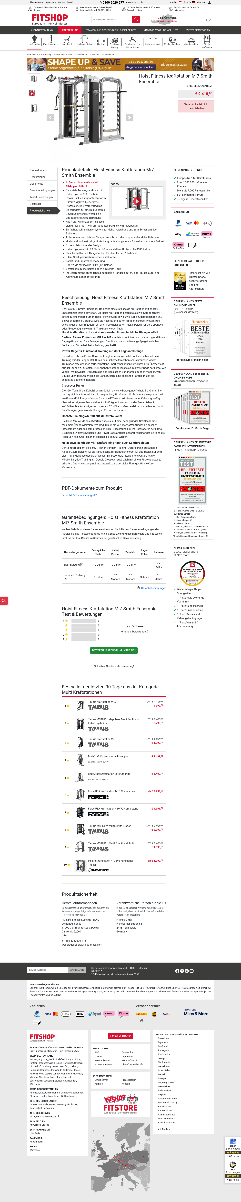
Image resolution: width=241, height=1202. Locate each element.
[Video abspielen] (137, 201)
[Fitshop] (50, 19)
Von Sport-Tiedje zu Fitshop (44, 984)
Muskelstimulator (167, 1118)
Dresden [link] (78, 1063)
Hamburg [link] (34, 1070)
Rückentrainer (165, 1110)
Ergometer (163, 1042)
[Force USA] (98, 797)
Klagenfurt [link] (52, 1051)
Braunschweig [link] (46, 1063)
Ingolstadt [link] (56, 1070)
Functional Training (168, 1102)
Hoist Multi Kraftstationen (102, 54)
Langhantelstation (167, 1098)
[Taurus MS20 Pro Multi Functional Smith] (80, 846)
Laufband (163, 1046)
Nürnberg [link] (44, 1077)
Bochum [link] (70, 1059)
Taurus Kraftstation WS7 (102, 739)
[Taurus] (98, 707)
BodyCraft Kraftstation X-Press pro (108, 756)
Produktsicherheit (40, 210)
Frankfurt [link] (64, 1066)
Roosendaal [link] (36, 1108)
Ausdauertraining (42, 30)
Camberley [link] (66, 1092)
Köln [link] (41, 1073)
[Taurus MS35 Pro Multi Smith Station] (80, 829)
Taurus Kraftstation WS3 (102, 701)
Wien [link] (76, 1051)
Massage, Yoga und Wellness (161, 30)
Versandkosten (102, 1060)
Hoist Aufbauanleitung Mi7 (81, 495)
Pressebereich (129, 1080)
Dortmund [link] (68, 1063)
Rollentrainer (164, 1090)
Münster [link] (34, 1077)
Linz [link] (61, 1051)
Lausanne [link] (47, 1116)
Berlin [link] (52, 1059)
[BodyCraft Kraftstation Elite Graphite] (80, 777)
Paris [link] (37, 1133)
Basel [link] (32, 1116)
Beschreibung (38, 177)
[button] (34, 79)
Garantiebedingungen (42, 190)
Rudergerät (164, 1050)
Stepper (162, 1094)
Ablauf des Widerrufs (132, 1064)
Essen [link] (55, 1066)
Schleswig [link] (49, 1080)
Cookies (99, 1056)
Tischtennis (164, 1062)
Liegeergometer (166, 1082)
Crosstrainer (164, 1038)
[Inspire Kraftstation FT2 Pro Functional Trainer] (80, 865)
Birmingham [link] (53, 1092)
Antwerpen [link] (35, 1124)
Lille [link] (32, 1133)
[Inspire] (98, 870)
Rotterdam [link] (48, 1108)
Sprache (187, 2)
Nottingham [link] (67, 1096)
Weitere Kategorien (198, 30)
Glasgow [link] (34, 1096)
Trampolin (163, 1058)
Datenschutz (128, 1052)
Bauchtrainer (164, 1106)
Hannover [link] (45, 1070)
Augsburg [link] (43, 1059)
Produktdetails (38, 170)
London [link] (43, 1096)
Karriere (61, 2)
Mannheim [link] (66, 1073)
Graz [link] (32, 1051)
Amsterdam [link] (36, 1104)
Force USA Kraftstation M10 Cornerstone (111, 791)
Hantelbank (164, 1066)
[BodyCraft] (98, 762)
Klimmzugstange (166, 1114)
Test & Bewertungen (41, 197)
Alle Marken (164, 1129)
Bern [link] (38, 1116)
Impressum (50, 2)
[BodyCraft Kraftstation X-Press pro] (80, 759)
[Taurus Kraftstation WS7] (80, 742)
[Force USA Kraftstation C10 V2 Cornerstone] (80, 812)
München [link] (77, 1073)
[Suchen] (136, 19)
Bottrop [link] (34, 1063)
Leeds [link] (43, 1092)
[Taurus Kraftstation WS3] (80, 705)
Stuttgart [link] (59, 1080)
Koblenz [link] (34, 1073)
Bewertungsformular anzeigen (114, 650)
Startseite (31, 54)
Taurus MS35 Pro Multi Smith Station (109, 826)
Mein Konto (202, 2)
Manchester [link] (54, 1096)
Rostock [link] (67, 1077)
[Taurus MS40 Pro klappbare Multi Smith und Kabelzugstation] (80, 723)
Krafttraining (69, 30)
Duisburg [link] (46, 1066)
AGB (97, 1052)
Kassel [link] (76, 1070)
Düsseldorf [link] (35, 1066)
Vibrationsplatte (166, 1122)
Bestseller (35, 203)
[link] (178, 223)
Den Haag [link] (61, 1104)
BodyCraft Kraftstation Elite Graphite (109, 773)
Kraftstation (59, 54)
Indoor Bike (164, 1070)
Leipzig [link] (48, 1073)
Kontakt (70, 2)
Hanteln (162, 1074)
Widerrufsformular (104, 1064)
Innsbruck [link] (41, 1051)
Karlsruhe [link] (67, 1070)
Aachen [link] (33, 1059)
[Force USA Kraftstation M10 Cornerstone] (80, 794)
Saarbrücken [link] (36, 1080)
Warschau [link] (35, 1150)
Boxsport (162, 1078)
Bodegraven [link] (49, 1104)
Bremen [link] (58, 1063)
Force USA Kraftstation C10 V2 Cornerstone (113, 808)
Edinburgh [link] (77, 1092)
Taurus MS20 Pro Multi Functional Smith (111, 843)
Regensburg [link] (56, 1077)
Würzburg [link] (35, 1084)
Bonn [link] (77, 1059)
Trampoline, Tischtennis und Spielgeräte (111, 30)
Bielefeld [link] (60, 1059)
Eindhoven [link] (72, 1104)
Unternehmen (36, 2)
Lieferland (173, 2)
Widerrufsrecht (129, 1060)
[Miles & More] (196, 1011)
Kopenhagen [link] (36, 1141)
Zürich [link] (56, 1116)
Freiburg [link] (74, 1066)
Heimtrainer (164, 1086)
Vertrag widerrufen (120, 1035)
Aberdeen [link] (34, 1092)
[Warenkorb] (209, 19)
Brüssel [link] (45, 1124)
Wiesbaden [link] (70, 1080)
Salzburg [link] (68, 1051)
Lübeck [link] (56, 1073)
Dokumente (36, 183)
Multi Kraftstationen (77, 54)
